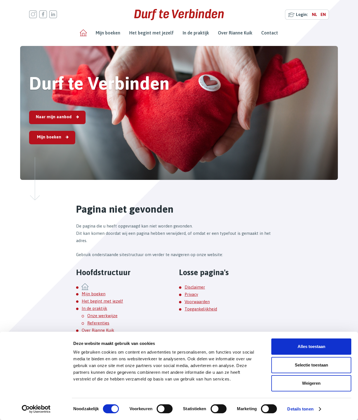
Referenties (98, 323)
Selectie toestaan (311, 365)
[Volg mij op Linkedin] (53, 14)
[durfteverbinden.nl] (179, 14)
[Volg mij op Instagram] (33, 14)
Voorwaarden (197, 301)
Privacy (191, 294)
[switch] (165, 408)
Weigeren (311, 383)
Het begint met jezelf (151, 32)
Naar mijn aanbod (54, 116)
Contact (269, 32)
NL (314, 14)
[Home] (83, 32)
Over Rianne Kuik (235, 32)
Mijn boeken (108, 32)
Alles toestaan (311, 346)
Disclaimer (195, 287)
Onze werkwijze (102, 315)
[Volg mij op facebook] (43, 14)
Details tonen (300, 409)
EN (323, 14)
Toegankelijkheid (201, 309)
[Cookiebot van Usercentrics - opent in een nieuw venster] (36, 409)
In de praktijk (196, 32)
